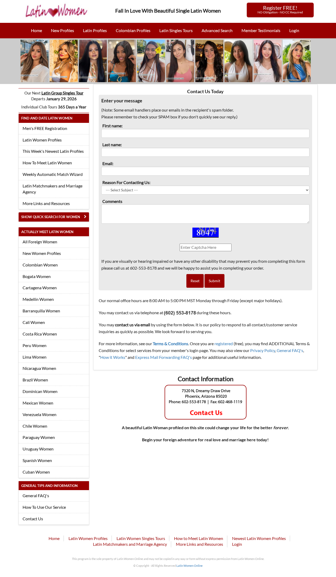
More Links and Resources (46, 203)
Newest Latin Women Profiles (259, 538)
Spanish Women (37, 460)
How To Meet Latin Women (47, 162)
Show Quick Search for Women (50, 217)
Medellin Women (38, 299)
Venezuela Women (39, 414)
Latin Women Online (189, 565)
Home (36, 30)
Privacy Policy (262, 350)
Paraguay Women (39, 437)
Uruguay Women (38, 448)
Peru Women (34, 345)
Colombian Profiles (133, 30)
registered (223, 343)
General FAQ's (36, 495)
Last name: (112, 144)
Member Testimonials (261, 30)
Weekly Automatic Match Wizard (53, 174)
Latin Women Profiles (42, 139)
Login (294, 30)
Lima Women (34, 356)
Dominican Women (40, 391)
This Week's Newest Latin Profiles (53, 151)
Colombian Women (40, 264)
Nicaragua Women (39, 368)
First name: (112, 125)
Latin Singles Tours (176, 30)
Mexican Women (38, 402)
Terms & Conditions (170, 343)
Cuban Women (36, 471)
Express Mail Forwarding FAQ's (163, 357)
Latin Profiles (95, 30)
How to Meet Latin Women (198, 538)
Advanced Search (217, 30)
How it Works (112, 357)
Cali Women (34, 322)
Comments (112, 201)
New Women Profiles (42, 253)
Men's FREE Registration (45, 128)
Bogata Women (37, 276)
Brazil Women (35, 379)
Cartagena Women (40, 287)
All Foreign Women (40, 241)
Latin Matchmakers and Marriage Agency (52, 188)
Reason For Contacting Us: (126, 182)
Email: (107, 163)
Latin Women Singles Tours (141, 538)
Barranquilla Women (41, 310)
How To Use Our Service (44, 507)
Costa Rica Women (40, 333)
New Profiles (62, 30)
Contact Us (33, 518)
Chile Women (35, 425)
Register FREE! (280, 9)
